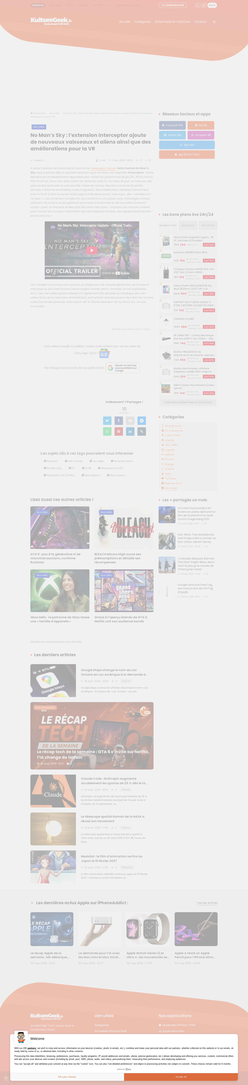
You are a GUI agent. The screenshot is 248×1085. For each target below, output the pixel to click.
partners (31, 1048)
